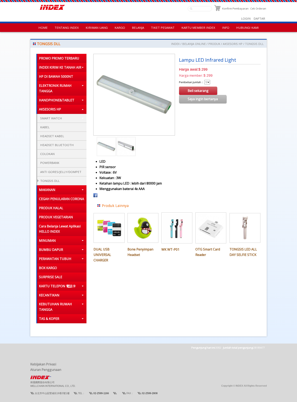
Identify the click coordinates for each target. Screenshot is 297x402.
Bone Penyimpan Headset (140, 252)
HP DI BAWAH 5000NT (56, 76)
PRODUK (214, 44)
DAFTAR (259, 18)
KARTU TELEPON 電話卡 (57, 286)
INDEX (175, 44)
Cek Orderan (258, 8)
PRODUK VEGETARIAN (56, 217)
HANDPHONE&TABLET (56, 100)
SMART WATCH (51, 118)
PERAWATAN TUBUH (55, 259)
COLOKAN (47, 154)
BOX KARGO (48, 268)
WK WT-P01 (170, 249)
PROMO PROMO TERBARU (59, 58)
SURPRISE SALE (50, 277)
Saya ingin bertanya (203, 99)
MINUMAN (47, 240)
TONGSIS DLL (254, 44)
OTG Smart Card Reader (207, 252)
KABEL (45, 127)
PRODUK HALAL (51, 208)
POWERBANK (49, 163)
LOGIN (246, 18)
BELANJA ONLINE (194, 44)
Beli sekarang (198, 90)
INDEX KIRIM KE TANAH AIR (60, 67)
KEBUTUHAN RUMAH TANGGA (55, 307)
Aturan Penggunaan (45, 369)
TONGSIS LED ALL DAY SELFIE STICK (243, 252)
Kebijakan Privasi (43, 364)
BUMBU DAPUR (51, 249)
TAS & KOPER (49, 318)
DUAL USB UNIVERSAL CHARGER (102, 254)
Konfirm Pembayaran (235, 8)
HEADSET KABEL (52, 136)
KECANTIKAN (49, 295)
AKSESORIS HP (232, 44)
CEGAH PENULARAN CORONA (61, 199)
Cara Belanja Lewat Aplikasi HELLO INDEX (60, 229)
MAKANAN (47, 190)
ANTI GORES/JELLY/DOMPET (60, 172)
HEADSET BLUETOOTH (57, 145)
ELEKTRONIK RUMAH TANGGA (55, 88)
